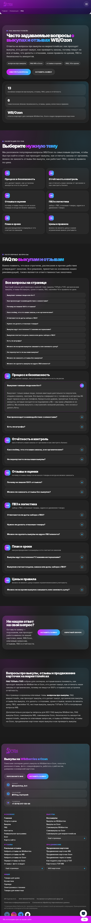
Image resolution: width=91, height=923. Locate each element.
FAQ (5, 827)
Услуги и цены (10, 821)
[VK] (7, 914)
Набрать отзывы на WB (14, 854)
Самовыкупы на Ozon (55, 831)
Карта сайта (9, 840)
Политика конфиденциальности (17, 902)
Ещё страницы (54, 838)
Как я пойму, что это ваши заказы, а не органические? (30, 312)
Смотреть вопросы (18, 72)
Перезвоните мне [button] (15, 776)
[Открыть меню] (86, 4)
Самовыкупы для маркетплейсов (61, 834)
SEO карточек (54, 868)
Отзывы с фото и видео (14, 864)
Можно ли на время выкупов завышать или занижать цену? (32, 346)
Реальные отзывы (12, 848)
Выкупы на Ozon (53, 824)
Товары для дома (12, 878)
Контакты (8, 831)
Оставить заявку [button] (43, 72)
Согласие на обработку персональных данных (51, 902)
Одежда (7, 884)
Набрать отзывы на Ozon (15, 857)
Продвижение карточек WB (58, 851)
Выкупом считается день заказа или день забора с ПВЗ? (31, 335)
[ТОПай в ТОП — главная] (8, 4)
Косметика (9, 881)
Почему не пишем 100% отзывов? (21, 306)
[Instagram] (14, 914)
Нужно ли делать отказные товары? (22, 324)
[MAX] (27, 914)
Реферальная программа (15, 834)
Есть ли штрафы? (14, 341)
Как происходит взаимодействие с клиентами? (27, 301)
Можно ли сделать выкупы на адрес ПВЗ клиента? (28, 364)
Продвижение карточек (57, 848)
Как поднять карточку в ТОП (59, 861)
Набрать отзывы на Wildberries (17, 851)
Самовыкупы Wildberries (57, 827)
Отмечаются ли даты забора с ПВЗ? (22, 318)
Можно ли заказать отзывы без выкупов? (25, 358)
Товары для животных (14, 890)
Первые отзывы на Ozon (14, 861)
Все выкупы (51, 818)
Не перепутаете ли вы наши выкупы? (23, 352)
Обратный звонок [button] (73, 632)
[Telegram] (21, 914)
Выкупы (7, 824)
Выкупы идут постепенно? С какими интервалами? (29, 329)
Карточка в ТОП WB (55, 864)
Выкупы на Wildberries (56, 821)
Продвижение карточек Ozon (59, 854)
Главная (4, 11)
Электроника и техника (14, 887)
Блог (6, 837)
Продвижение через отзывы (58, 857)
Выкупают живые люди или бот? (21, 295)
